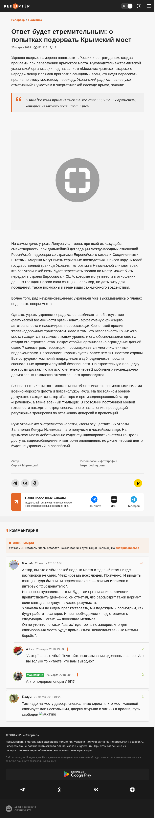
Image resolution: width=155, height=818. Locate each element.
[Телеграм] (23, 790)
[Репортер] (17, 6)
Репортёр (18, 19)
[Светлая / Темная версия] (126, 6)
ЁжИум (26, 697)
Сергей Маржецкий (25, 465)
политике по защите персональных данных (31, 761)
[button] (139, 6)
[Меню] (149, 6)
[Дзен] (132, 790)
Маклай (27, 563)
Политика (35, 19)
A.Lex (30, 649)
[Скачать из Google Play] (77, 774)
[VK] (96, 790)
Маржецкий (35, 674)
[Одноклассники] (59, 790)
